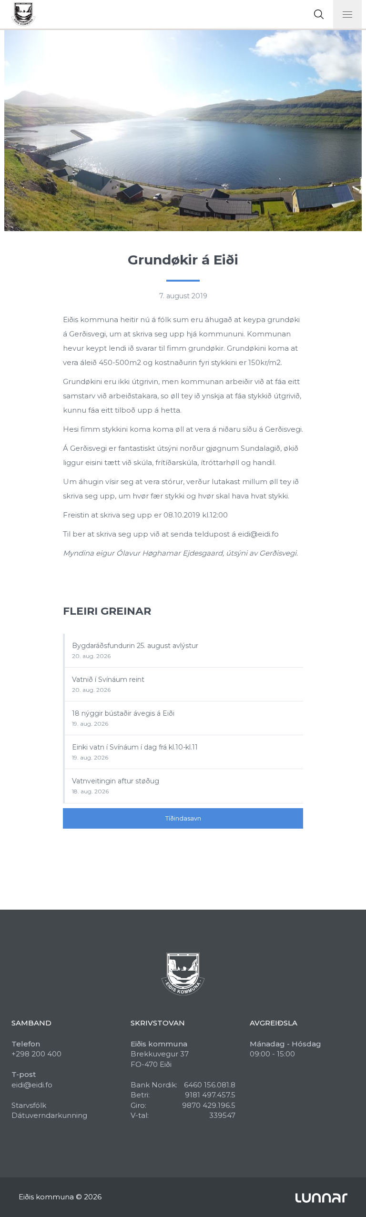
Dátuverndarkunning (49, 1115)
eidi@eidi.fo (31, 1084)
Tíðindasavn (183, 818)
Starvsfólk (28, 1105)
